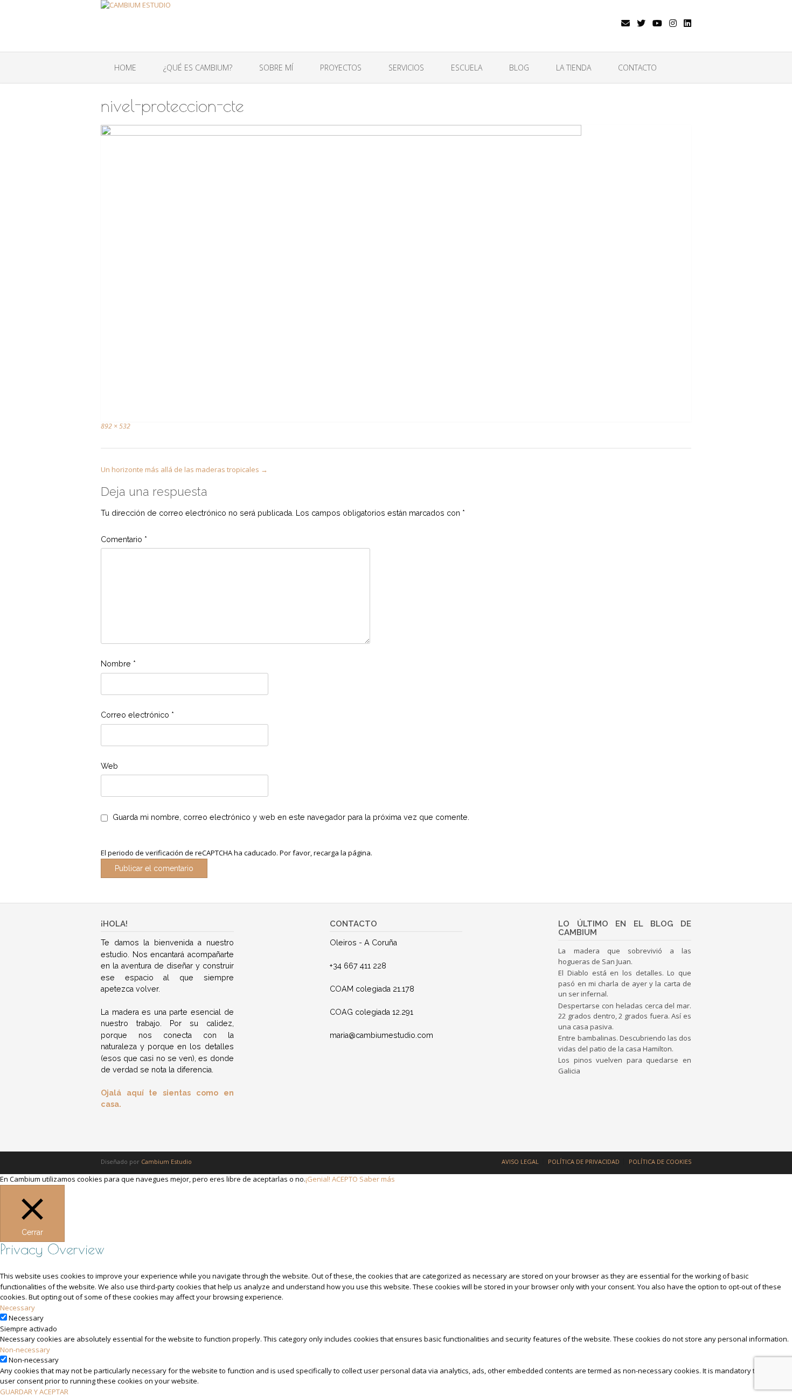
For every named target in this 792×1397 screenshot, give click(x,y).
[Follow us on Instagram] (673, 23)
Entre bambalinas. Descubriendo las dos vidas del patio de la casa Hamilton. (624, 1043)
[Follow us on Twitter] (641, 23)
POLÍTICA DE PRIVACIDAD (584, 1161)
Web (109, 766)
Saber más (377, 1179)
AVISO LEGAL (520, 1161)
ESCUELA (466, 67)
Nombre (118, 663)
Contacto (637, 67)
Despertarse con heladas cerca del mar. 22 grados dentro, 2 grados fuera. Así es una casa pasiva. (624, 1016)
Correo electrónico (137, 715)
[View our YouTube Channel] (657, 23)
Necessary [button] (17, 1307)
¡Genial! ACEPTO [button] (331, 1179)
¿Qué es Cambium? (197, 67)
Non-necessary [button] (25, 1349)
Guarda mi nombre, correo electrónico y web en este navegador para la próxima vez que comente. (291, 817)
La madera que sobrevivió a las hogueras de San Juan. (624, 956)
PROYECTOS (341, 67)
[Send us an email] (625, 23)
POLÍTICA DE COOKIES (660, 1161)
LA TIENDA (573, 67)
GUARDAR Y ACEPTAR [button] (34, 1391)
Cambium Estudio (166, 1161)
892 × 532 (115, 426)
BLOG (519, 67)
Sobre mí (276, 67)
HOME (125, 67)
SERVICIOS (406, 67)
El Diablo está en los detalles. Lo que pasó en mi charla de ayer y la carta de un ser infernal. (624, 983)
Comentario (124, 539)
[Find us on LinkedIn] (687, 23)
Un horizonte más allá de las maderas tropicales (184, 469)
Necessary (26, 1318)
